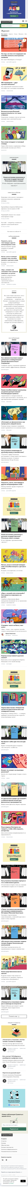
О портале (3, 1141)
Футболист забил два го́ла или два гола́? (13, 742)
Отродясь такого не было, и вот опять (12, 626)
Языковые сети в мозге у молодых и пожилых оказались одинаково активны (12, 199)
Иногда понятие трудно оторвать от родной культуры (8, 248)
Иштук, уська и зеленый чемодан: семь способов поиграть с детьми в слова (9, 258)
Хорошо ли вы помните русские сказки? (12, 656)
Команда (3, 1143)
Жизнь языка (10, 121)
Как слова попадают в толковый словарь (12, 143)
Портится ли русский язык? (11, 1073)
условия (11, 1183)
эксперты (8, 635)
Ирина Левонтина (10, 633)
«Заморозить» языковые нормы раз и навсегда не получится (12, 1003)
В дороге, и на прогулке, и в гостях (9, 263)
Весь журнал (4, 34)
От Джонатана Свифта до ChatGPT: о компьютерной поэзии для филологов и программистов (14, 800)
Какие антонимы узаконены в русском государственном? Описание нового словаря (11, 536)
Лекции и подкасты (13, 1048)
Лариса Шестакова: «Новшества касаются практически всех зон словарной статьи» (12, 709)
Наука (7, 778)
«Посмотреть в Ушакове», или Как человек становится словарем (14, 1040)
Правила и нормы (11, 284)
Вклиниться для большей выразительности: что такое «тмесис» (11, 113)
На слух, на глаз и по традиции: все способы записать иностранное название (13, 55)
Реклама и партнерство (7, 1147)
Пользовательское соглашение (9, 1151)
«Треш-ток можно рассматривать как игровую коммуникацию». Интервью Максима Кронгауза (13, 911)
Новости (11, 34)
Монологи (21, 34)
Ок (23, 1181)
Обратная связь (5, 1145)
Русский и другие (11, 62)
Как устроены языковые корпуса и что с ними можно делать (13, 882)
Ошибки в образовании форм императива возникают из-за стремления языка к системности (8, 279)
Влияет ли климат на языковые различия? (12, 771)
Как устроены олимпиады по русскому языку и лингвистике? (12, 451)
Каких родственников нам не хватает (11, 972)
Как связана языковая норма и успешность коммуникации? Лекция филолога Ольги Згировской (12, 360)
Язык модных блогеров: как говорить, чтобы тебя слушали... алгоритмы (12, 829)
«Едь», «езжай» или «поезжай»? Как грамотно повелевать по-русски (9, 271)
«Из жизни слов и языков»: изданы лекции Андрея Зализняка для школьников (13, 943)
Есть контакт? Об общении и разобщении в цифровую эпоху (13, 1057)
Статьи (15, 34)
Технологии (10, 90)
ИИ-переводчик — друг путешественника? (9, 83)
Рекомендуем (5, 369)
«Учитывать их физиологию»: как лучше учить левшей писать (13, 423)
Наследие (9, 664)
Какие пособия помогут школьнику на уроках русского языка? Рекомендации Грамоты (13, 391)
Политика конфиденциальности (9, 1149)
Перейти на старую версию (11, 1172)
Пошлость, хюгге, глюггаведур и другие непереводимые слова (8, 242)
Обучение (8, 401)
